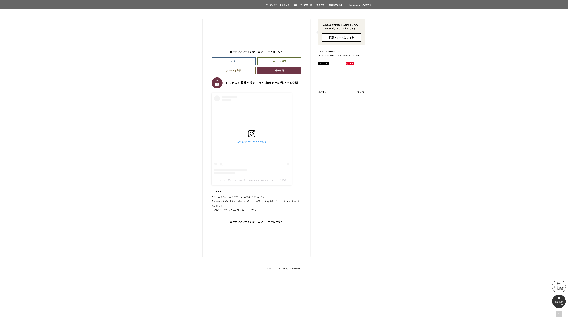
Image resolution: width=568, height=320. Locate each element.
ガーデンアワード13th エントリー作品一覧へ (256, 52)
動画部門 (279, 70)
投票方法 (321, 5)
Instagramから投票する (360, 5)
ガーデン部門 (279, 61)
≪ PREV (322, 92)
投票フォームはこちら (341, 37)
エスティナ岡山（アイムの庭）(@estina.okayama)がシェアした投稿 (252, 180)
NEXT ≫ (361, 92)
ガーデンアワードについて (278, 5)
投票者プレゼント (337, 5)
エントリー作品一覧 (303, 5)
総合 (233, 61)
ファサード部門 (233, 70)
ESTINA (278, 269)
